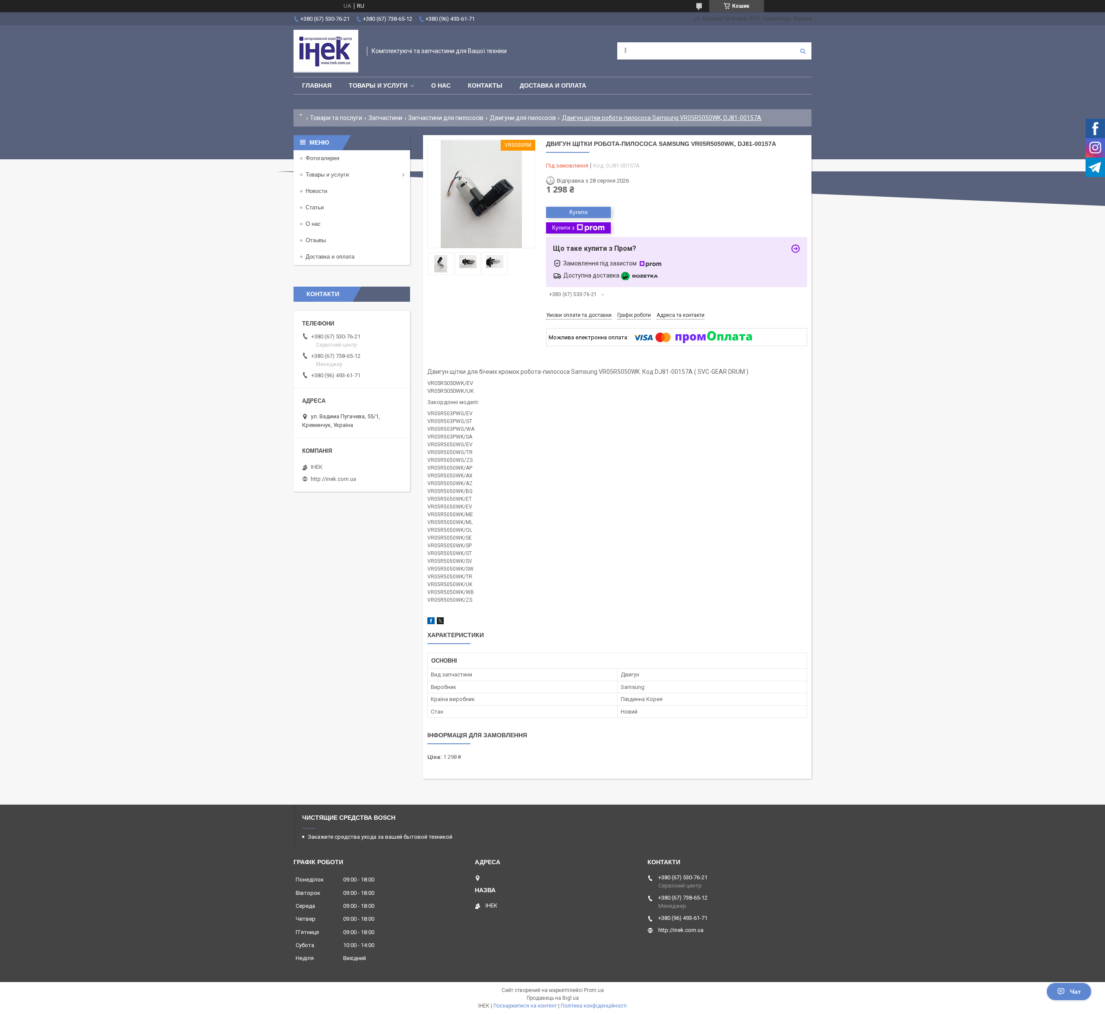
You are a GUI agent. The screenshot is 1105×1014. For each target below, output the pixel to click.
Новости (316, 191)
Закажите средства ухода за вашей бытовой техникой (380, 837)
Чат (1075, 991)
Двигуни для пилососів (523, 117)
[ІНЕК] (326, 51)
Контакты (485, 85)
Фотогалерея (322, 158)
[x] (440, 622)
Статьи (315, 207)
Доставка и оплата (553, 85)
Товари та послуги (336, 117)
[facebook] (431, 622)
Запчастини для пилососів (445, 117)
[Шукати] (802, 51)
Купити (578, 212)
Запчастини (385, 117)
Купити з (563, 227)
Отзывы (316, 240)
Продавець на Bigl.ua (553, 998)
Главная (317, 85)
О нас (441, 85)
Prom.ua (594, 990)
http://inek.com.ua (333, 479)
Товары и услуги (378, 85)
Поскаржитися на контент (525, 1006)
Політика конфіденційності (594, 1006)
